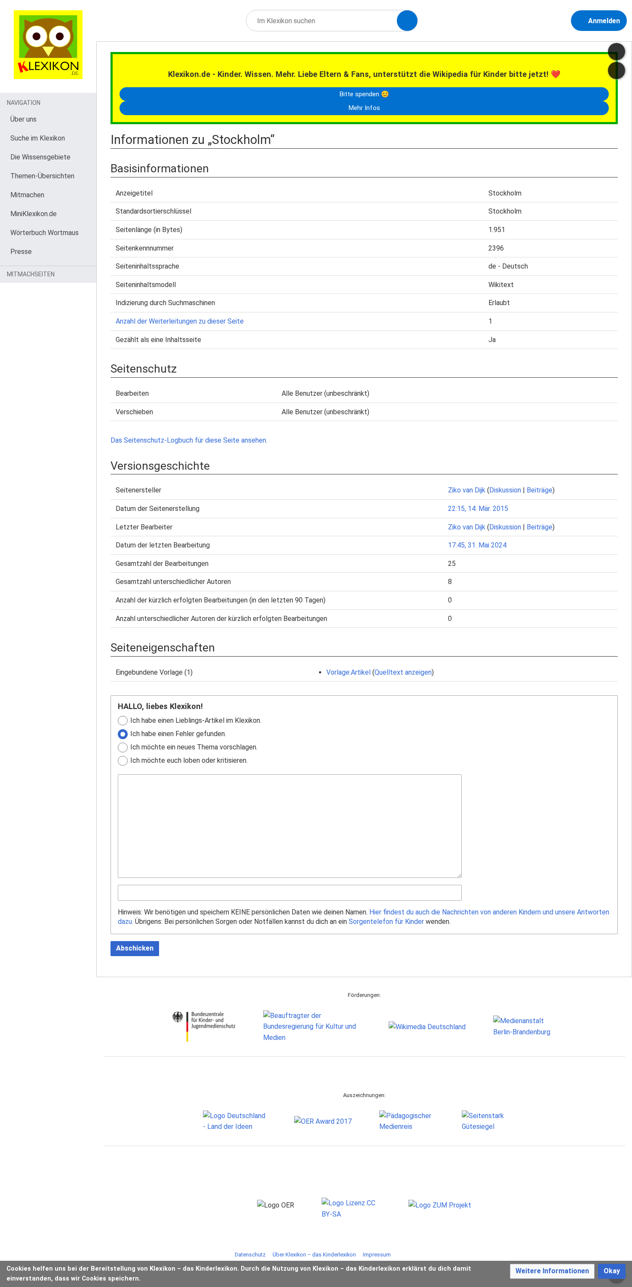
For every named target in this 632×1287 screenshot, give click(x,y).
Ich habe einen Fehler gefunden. (178, 734)
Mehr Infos (364, 108)
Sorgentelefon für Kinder (386, 921)
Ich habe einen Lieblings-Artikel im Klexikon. (195, 720)
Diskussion (505, 490)
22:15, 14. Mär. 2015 (478, 508)
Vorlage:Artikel (348, 672)
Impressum (377, 1254)
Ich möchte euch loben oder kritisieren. (189, 760)
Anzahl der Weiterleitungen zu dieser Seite (180, 321)
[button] (552, 1271)
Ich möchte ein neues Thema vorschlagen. (194, 747)
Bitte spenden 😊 (364, 94)
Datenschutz (250, 1254)
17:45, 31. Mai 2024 (477, 545)
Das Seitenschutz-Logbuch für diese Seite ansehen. (188, 440)
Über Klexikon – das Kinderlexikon (314, 1254)
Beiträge (539, 490)
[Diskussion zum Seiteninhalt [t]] (616, 51)
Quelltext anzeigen (403, 672)
